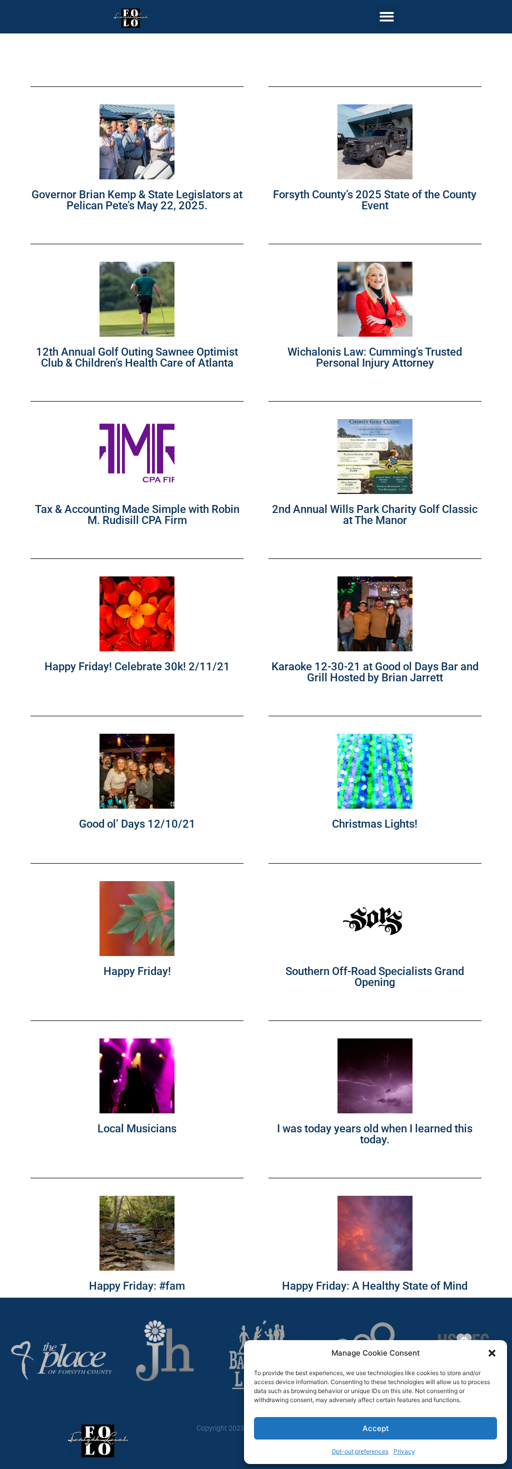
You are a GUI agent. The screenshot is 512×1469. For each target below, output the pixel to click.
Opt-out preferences (360, 1451)
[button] (492, 1353)
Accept (375, 1428)
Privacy (404, 1451)
